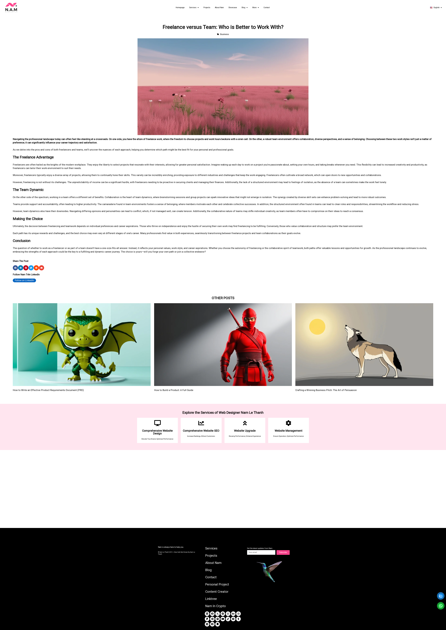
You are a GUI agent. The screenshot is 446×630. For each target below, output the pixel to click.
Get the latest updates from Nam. (260, 548)
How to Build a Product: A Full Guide (173, 390)
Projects (206, 7)
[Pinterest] (212, 619)
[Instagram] (228, 613)
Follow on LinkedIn (24, 280)
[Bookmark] (217, 624)
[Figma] (207, 619)
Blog (243, 7)
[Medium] (207, 624)
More (254, 7)
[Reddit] (222, 613)
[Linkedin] (207, 613)
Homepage (180, 7)
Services (192, 7)
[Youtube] (222, 619)
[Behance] (233, 613)
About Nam (219, 7)
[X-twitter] (217, 613)
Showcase (232, 7)
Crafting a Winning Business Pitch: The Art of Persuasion (326, 390)
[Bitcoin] (233, 619)
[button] (15, 267)
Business (224, 34)
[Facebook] (212, 613)
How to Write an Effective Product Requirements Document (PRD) (48, 390)
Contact (267, 7)
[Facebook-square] (212, 624)
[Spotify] (217, 619)
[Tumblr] (238, 619)
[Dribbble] (238, 613)
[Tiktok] (228, 619)
